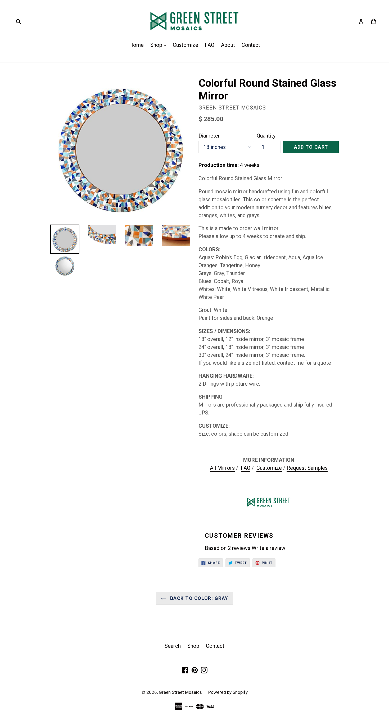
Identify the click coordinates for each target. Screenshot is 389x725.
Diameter (209, 136)
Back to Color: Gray (198, 598)
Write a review (268, 548)
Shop (159, 45)
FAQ (209, 45)
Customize (185, 45)
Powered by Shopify (228, 692)
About (228, 45)
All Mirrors (222, 468)
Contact (251, 45)
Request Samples (307, 468)
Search (173, 646)
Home (136, 45)
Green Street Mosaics (181, 692)
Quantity (266, 136)
